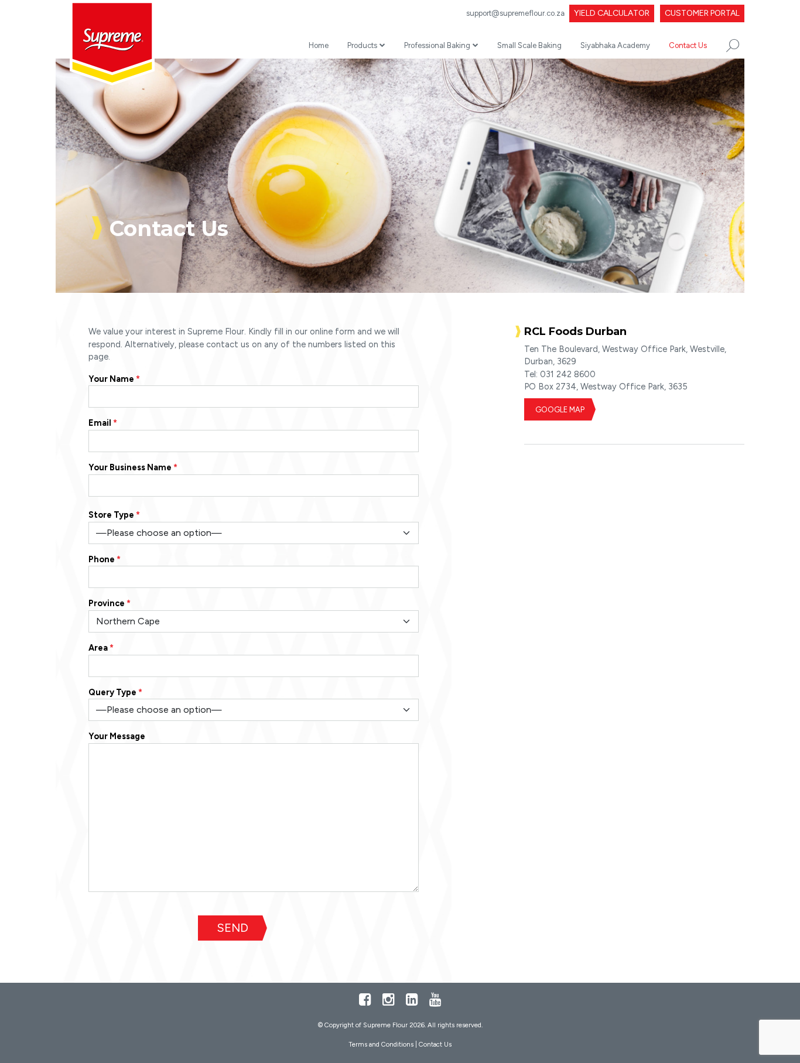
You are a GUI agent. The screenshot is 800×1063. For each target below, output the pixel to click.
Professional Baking (437, 45)
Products (362, 45)
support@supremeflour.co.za (515, 13)
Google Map (559, 409)
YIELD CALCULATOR (611, 13)
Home (319, 45)
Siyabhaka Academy (615, 45)
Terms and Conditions (380, 1044)
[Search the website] (732, 45)
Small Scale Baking (529, 45)
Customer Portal (702, 13)
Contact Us (688, 45)
